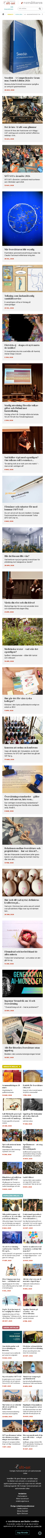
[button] (42, 14)
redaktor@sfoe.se (22, 1501)
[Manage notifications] (40, 1533)
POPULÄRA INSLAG (12, 1195)
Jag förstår (22, 1533)
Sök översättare (8, 7)
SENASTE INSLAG (11, 1066)
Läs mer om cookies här (33, 1526)
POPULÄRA (18, 14)
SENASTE (10, 14)
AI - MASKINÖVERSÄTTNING (33, 14)
